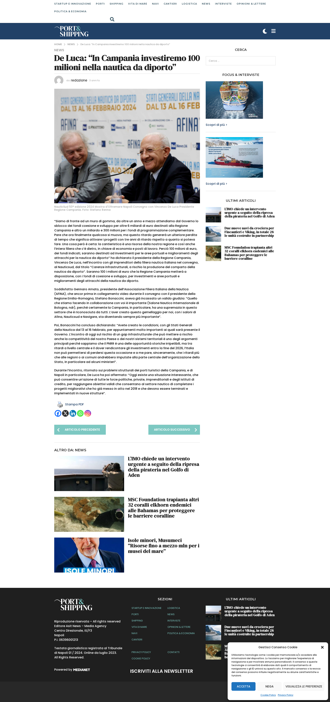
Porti (100, 3)
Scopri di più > (216, 125)
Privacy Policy (285, 695)
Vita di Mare (137, 3)
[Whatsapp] (80, 413)
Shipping (116, 3)
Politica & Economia (70, 11)
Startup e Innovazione (72, 3)
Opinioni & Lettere (251, 3)
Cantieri (170, 3)
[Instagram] (87, 413)
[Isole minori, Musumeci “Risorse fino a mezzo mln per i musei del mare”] (89, 555)
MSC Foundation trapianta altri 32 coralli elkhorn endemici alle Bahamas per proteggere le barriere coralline (163, 507)
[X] (65, 413)
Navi (155, 3)
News (206, 3)
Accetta (243, 686)
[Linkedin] (73, 413)
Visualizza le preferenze (304, 686)
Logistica (189, 3)
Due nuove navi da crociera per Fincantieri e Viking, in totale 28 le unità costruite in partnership (249, 232)
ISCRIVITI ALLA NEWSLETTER (161, 671)
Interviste (223, 3)
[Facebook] (58, 413)
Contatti (173, 652)
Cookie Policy (268, 695)
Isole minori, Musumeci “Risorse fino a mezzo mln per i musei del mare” (163, 546)
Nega (269, 686)
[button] (322, 647)
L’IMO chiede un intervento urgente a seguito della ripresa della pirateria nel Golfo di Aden (163, 466)
